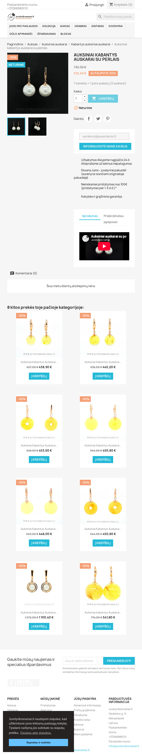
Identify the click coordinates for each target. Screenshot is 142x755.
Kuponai (79, 729)
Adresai (78, 724)
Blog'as (65, 34)
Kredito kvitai (82, 720)
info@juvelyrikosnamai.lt (124, 746)
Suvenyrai (116, 26)
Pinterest (107, 118)
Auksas (65, 26)
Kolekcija (48, 26)
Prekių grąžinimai (84, 710)
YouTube (19, 683)
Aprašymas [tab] (90, 216)
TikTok (35, 683)
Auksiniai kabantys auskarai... (39, 362)
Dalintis (88, 118)
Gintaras (97, 26)
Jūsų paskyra (85, 699)
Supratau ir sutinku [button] (38, 742)
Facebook (11, 683)
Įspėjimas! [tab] (111, 222)
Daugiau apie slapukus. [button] (35, 732)
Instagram (27, 683)
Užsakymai (80, 715)
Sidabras (81, 26)
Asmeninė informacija (87, 705)
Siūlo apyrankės (21, 34)
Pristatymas (48, 705)
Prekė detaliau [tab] (114, 216)
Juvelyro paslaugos (23, 26)
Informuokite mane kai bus (105, 146)
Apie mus (46, 710)
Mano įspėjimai (83, 734)
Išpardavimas (46, 34)
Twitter (98, 118)
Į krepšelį (103, 98)
